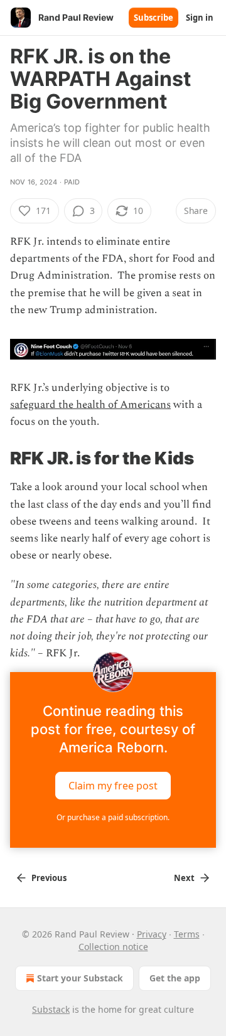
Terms (187, 934)
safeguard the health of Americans (90, 405)
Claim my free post (113, 786)
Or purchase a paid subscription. (113, 817)
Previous (49, 878)
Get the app (174, 978)
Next (184, 878)
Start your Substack (80, 978)
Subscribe (153, 17)
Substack (51, 1009)
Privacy (151, 934)
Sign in (199, 17)
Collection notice (113, 947)
